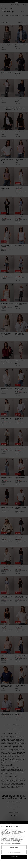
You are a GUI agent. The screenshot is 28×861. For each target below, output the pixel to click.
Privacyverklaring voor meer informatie (10, 843)
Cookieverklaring (17, 841)
